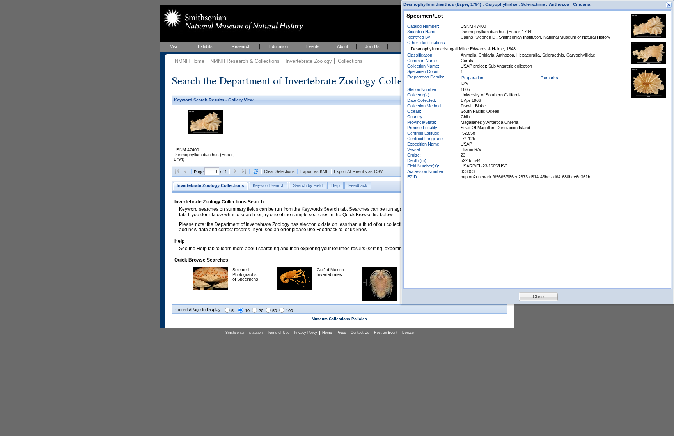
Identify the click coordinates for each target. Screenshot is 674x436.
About (342, 46)
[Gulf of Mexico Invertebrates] (294, 289)
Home (327, 333)
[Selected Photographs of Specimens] (210, 289)
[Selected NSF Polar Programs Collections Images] (379, 299)
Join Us (372, 46)
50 (274, 310)
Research (241, 46)
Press (341, 333)
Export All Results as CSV (358, 171)
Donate (408, 333)
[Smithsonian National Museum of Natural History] (232, 19)
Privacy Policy (305, 333)
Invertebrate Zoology (309, 61)
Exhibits (205, 46)
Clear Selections (279, 171)
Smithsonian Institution (244, 333)
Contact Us (360, 333)
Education (278, 46)
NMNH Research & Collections (245, 61)
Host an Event (385, 333)
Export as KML (314, 171)
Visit (174, 46)
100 (289, 310)
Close (538, 296)
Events (312, 46)
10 (247, 310)
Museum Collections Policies (339, 319)
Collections (350, 61)
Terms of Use (278, 333)
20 (261, 310)
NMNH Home (189, 61)
